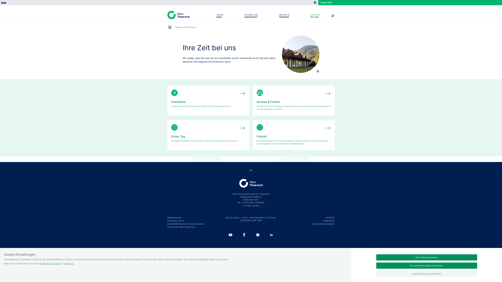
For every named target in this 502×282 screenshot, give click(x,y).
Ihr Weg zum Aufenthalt (251, 16)
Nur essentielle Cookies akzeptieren (426, 265)
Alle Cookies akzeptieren (426, 257)
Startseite (178, 27)
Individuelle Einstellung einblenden (426, 274)
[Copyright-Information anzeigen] (317, 71)
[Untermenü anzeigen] (170, 27)
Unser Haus (219, 16)
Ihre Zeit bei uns (315, 16)
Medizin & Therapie (284, 16)
